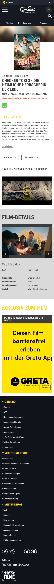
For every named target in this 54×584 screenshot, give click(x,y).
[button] (4, 105)
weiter (45, 388)
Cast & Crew (10, 157)
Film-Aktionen (31, 157)
